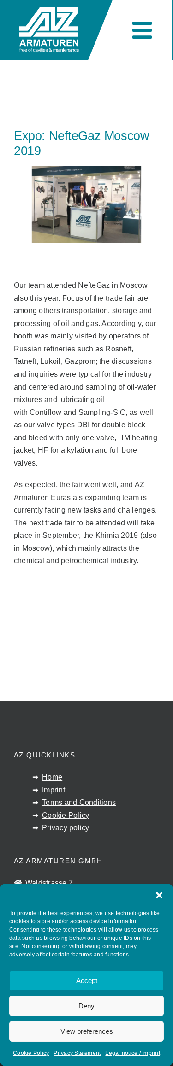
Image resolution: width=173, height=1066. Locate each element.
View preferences (86, 1031)
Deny (86, 1006)
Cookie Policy (31, 1053)
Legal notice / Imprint (132, 1053)
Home (52, 777)
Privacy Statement (77, 1053)
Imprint (53, 790)
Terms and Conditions (79, 802)
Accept (86, 980)
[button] (159, 895)
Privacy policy (65, 828)
